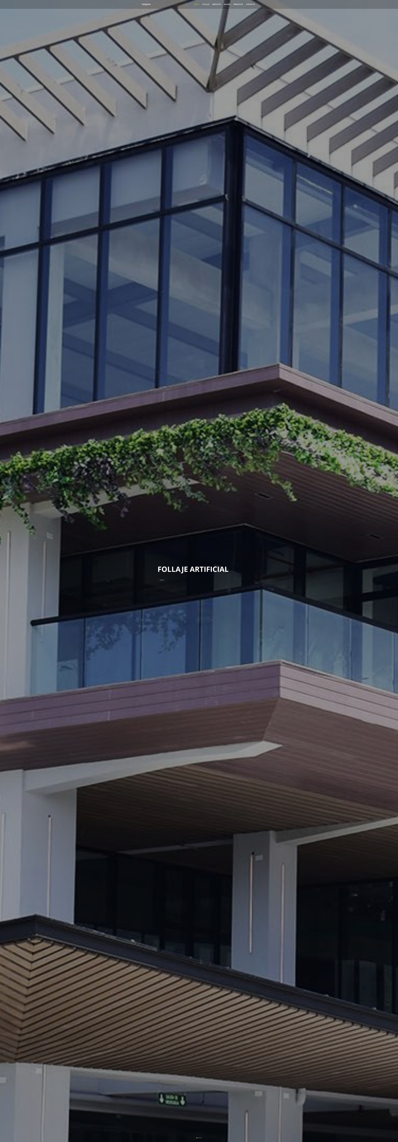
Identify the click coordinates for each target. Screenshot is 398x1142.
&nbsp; (162, 580)
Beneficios (238, 4)
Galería (227, 4)
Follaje (205, 4)
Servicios (216, 4)
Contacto (250, 4)
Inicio (196, 4)
